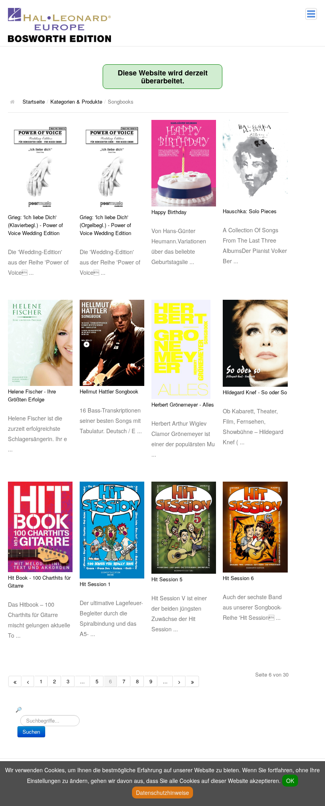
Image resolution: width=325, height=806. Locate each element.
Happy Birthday (169, 212)
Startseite (34, 101)
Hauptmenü (311, 14)
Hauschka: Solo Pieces (250, 211)
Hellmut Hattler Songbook (109, 391)
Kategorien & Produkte (76, 101)
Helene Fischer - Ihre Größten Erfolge (32, 395)
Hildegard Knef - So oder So (255, 392)
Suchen (31, 731)
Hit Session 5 (166, 579)
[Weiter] (179, 681)
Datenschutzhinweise (162, 792)
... (82, 681)
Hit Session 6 (238, 578)
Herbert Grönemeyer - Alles (182, 404)
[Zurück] (28, 681)
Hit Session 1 (95, 584)
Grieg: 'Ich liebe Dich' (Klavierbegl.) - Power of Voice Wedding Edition (35, 225)
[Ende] (192, 681)
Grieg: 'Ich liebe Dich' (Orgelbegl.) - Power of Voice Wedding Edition (105, 225)
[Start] (14, 681)
